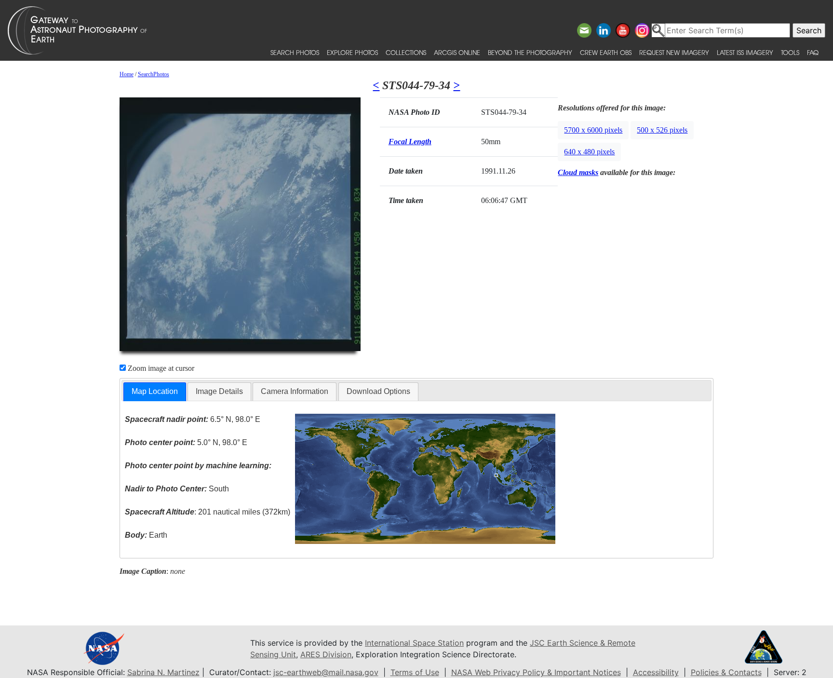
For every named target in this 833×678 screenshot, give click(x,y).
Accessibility (656, 672)
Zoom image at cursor (160, 368)
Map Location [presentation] (155, 391)
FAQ (813, 52)
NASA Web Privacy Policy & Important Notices (536, 672)
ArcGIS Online (457, 52)
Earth (146, 535)
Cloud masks (578, 172)
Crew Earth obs (605, 52)
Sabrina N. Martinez (163, 672)
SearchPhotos (153, 74)
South (177, 489)
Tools (790, 52)
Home (127, 74)
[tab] (154, 391)
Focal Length (410, 141)
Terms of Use (414, 672)
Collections (406, 52)
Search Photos (294, 52)
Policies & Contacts (726, 672)
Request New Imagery (674, 52)
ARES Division (325, 654)
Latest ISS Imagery (745, 52)
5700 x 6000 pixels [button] (593, 130)
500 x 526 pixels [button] (662, 130)
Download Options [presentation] (378, 391)
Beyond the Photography (530, 52)
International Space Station (414, 643)
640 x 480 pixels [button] (589, 152)
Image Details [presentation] (219, 391)
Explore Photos (352, 52)
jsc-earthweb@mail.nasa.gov (325, 672)
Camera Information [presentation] (294, 391)
